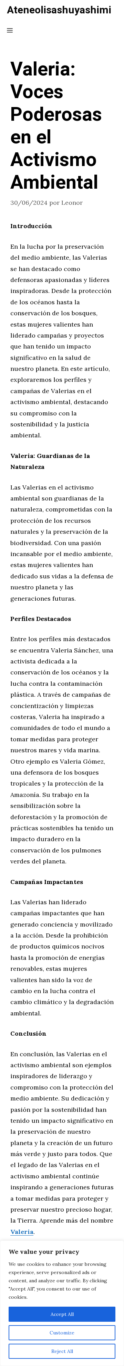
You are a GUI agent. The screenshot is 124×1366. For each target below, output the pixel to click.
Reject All (62, 1351)
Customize (62, 1333)
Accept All (62, 1314)
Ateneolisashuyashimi (59, 10)
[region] (62, 1303)
